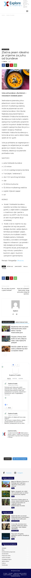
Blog (13, 488)
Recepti (4, 268)
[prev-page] (3, 355)
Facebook (8, 473)
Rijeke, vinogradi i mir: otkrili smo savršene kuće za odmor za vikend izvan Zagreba (19, 493)
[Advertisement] (15, 32)
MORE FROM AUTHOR (22, 322)
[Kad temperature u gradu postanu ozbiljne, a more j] (6, 453)
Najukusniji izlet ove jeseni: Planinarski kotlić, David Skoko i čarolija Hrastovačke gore (20, 517)
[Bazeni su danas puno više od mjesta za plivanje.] (15, 442)
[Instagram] (17, 314)
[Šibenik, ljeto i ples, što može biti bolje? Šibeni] (25, 442)
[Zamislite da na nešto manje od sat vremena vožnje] (6, 448)
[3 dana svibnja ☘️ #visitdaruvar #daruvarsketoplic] (25, 448)
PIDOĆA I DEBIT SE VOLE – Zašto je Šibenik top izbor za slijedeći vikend (20, 348)
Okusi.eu (20, 261)
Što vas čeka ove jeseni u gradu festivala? (8, 289)
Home (3, 15)
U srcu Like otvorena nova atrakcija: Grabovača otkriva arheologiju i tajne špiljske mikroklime (19, 526)
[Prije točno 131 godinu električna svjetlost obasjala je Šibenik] (6, 536)
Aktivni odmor (15, 530)
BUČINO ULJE (10, 266)
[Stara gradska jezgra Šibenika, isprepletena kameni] (6, 442)
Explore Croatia (14, 375)
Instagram (20, 473)
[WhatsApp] (15, 65)
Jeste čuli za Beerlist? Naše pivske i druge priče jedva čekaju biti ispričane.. (23, 291)
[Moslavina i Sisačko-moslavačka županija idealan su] (25, 453)
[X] (7, 65)
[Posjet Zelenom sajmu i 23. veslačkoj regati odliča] (15, 453)
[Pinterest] (11, 65)
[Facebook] (3, 65)
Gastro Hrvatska (10, 15)
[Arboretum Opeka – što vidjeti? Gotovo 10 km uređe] (15, 448)
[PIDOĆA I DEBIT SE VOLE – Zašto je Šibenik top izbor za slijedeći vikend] (6, 349)
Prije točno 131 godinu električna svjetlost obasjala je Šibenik (20, 535)
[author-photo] (15, 308)
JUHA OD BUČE (18, 266)
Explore (5, 61)
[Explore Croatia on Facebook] (15, 370)
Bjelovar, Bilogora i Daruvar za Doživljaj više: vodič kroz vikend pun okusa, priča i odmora (20, 484)
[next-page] (5, 355)
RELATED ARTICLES (8, 322)
